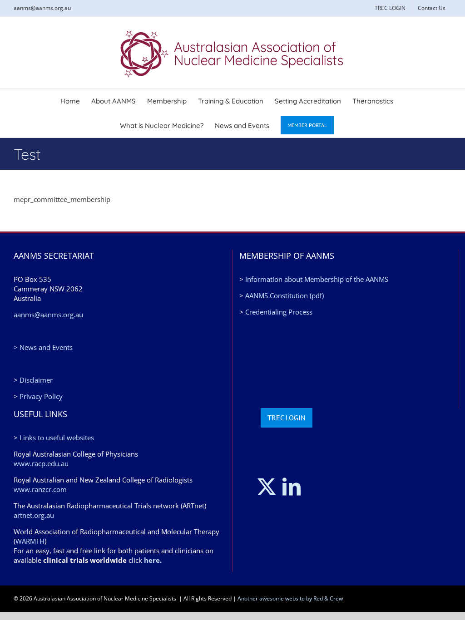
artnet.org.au (34, 515)
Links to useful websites (57, 437)
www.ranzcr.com (40, 489)
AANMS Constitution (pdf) (284, 295)
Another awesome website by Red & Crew (290, 598)
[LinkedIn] (291, 486)
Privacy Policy (41, 396)
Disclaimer (36, 379)
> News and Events (43, 347)
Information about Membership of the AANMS (316, 279)
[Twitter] (266, 486)
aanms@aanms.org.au (42, 8)
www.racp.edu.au (41, 463)
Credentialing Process (278, 311)
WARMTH (30, 541)
